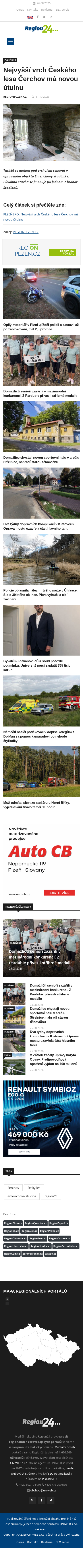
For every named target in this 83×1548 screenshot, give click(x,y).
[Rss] (51, 17)
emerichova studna (22, 1196)
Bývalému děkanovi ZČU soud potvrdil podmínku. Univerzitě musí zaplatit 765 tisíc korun (36, 665)
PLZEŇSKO (10, 59)
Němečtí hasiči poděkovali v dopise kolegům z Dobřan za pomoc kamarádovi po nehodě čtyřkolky (38, 736)
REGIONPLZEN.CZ (15, 97)
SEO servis (62, 9)
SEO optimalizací (59, 1474)
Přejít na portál (67, 252)
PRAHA (7, 1055)
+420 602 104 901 (30, 1485)
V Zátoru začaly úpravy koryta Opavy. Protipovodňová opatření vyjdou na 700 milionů (53, 1059)
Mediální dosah (65, 1447)
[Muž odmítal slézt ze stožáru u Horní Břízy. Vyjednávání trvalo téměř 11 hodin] (41, 771)
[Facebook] (30, 17)
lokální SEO (49, 1479)
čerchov (13, 1188)
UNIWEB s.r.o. (19, 1463)
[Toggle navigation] (10, 41)
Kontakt (32, 9)
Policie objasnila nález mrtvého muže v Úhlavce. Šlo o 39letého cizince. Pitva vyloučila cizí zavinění (40, 594)
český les (34, 1188)
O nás (20, 9)
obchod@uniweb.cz (43, 1490)
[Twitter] (44, 17)
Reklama (46, 9)
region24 (51, 1196)
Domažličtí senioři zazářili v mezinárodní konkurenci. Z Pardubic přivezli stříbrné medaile (41, 957)
